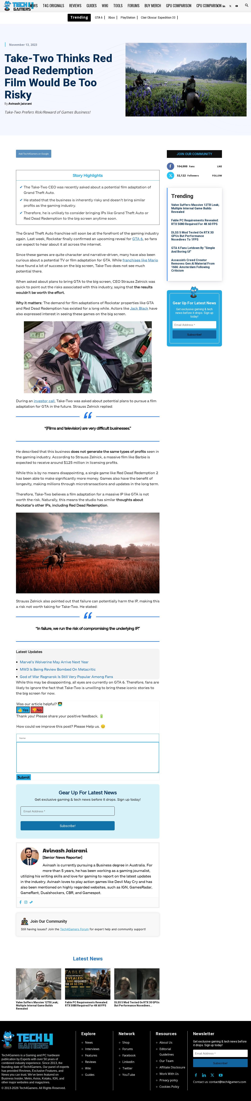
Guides (92, 5)
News (34, 5)
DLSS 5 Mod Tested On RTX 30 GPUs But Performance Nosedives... (136, 1004)
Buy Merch (153, 5)
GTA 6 (99, 17)
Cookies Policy (169, 1087)
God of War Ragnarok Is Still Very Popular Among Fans (66, 676)
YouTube (128, 1075)
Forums (133, 5)
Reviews (75, 5)
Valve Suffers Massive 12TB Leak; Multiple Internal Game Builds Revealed (37, 1005)
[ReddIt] (116, 153)
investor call (44, 401)
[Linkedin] (204, 1074)
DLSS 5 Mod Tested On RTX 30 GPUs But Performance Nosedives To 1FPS (192, 236)
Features (91, 1055)
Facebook (129, 1055)
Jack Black (139, 308)
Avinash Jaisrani (20, 104)
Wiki (105, 5)
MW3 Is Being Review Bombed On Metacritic (58, 669)
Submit (23, 777)
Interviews (92, 1049)
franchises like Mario (140, 260)
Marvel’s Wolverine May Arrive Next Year (54, 662)
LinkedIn (128, 1062)
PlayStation (128, 17)
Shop (126, 1042)
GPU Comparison (178, 5)
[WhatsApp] (108, 153)
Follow (217, 175)
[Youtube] (236, 5)
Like (219, 166)
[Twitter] (230, 5)
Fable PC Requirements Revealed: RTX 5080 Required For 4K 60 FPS (86, 1004)
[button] (246, 6)
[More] (125, 153)
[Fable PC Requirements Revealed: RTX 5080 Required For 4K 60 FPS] (87, 984)
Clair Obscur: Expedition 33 (158, 17)
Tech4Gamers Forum (74, 929)
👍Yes (23, 710)
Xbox (111, 17)
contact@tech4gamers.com (227, 1082)
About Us (165, 1042)
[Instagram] (26, 902)
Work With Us (169, 1074)
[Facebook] (91, 153)
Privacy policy (168, 1080)
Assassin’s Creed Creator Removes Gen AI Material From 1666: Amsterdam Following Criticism (193, 265)
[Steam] (31, 902)
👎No (37, 710)
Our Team (166, 1061)
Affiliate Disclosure (172, 1067)
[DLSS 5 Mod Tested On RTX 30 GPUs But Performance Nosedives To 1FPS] (136, 984)
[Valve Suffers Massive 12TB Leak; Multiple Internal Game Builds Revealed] (38, 984)
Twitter (127, 1068)
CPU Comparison (208, 5)
